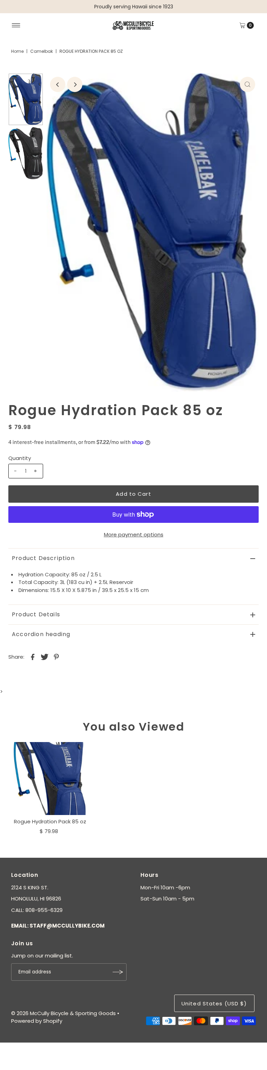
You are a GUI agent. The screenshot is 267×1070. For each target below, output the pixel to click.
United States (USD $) (214, 1003)
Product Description (43, 558)
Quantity (19, 458)
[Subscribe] (118, 972)
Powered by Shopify (36, 1020)
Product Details (36, 614)
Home (17, 51)
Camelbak (41, 51)
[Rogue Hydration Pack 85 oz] (50, 778)
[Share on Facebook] (32, 656)
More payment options (133, 534)
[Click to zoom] (247, 84)
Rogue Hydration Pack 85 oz (50, 821)
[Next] (74, 84)
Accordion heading (41, 634)
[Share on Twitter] (44, 656)
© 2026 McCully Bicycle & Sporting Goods (63, 1013)
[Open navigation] (16, 25)
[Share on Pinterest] (56, 656)
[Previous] (57, 84)
